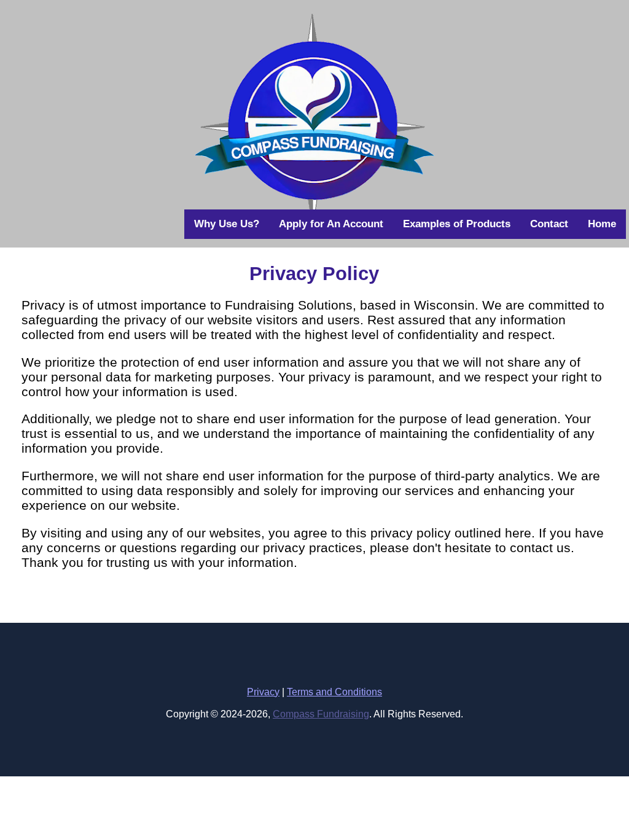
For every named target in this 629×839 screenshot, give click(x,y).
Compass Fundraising (321, 714)
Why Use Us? (226, 224)
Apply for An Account (331, 224)
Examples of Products (456, 224)
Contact (549, 224)
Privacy (263, 692)
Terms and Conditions (334, 692)
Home (602, 224)
